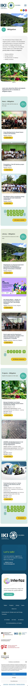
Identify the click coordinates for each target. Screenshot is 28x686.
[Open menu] (25, 5)
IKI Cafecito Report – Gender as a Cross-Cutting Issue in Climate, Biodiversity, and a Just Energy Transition (12, 301)
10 (14, 214)
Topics (5, 605)
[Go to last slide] (2, 72)
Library (17, 605)
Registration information (20, 684)
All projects (21, 518)
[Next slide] (26, 72)
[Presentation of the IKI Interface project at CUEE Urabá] (14, 152)
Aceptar (14, 674)
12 (21, 214)
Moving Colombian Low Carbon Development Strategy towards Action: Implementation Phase (14, 404)
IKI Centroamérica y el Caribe (14, 623)
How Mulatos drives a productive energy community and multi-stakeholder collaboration (14, 198)
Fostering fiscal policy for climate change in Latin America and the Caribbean (12, 484)
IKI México (21, 619)
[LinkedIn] (24, 10)
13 (24, 351)
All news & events (19, 220)
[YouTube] (26, 10)
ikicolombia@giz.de (9, 564)
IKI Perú (14, 619)
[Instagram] (21, 10)
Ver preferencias (14, 681)
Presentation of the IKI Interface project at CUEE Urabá (14, 165)
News (22, 605)
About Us (14, 608)
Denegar (14, 677)
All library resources (18, 359)
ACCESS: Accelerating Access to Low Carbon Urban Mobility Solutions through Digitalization (13, 443)
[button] (26, 662)
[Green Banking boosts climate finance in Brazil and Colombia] (14, 120)
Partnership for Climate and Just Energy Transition (12, 613)
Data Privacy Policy (12, 684)
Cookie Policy (5, 684)
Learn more (8, 137)
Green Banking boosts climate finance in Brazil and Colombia (13, 133)
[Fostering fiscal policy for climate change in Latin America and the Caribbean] (14, 470)
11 (17, 214)
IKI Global (7, 619)
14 (22, 510)
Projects (11, 605)
